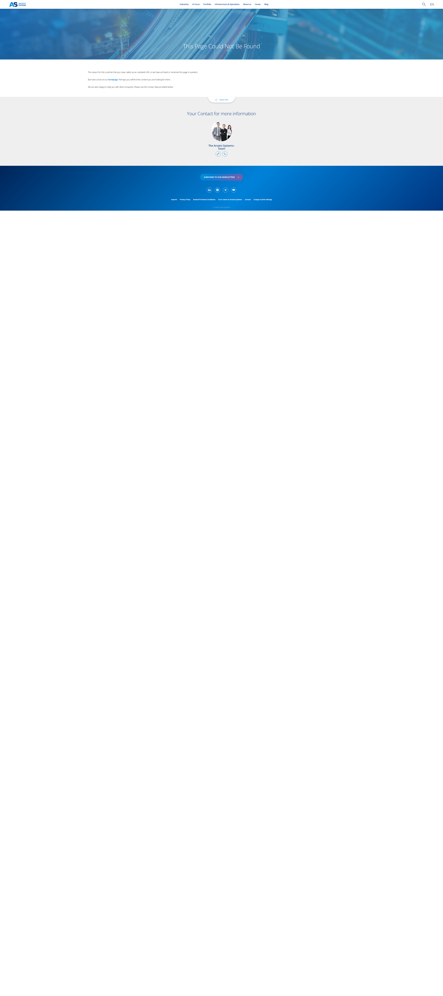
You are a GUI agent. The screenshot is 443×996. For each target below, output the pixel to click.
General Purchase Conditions (204, 199)
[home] (17, 4)
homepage (113, 79)
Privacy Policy (185, 199)
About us (247, 4)
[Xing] (225, 190)
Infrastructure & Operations (227, 4)
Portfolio (207, 4)
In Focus (196, 4)
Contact (248, 199)
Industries (184, 4)
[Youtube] (233, 190)
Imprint (174, 199)
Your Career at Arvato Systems (230, 199)
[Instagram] (217, 190)
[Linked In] (209, 190)
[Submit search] (424, 4)
